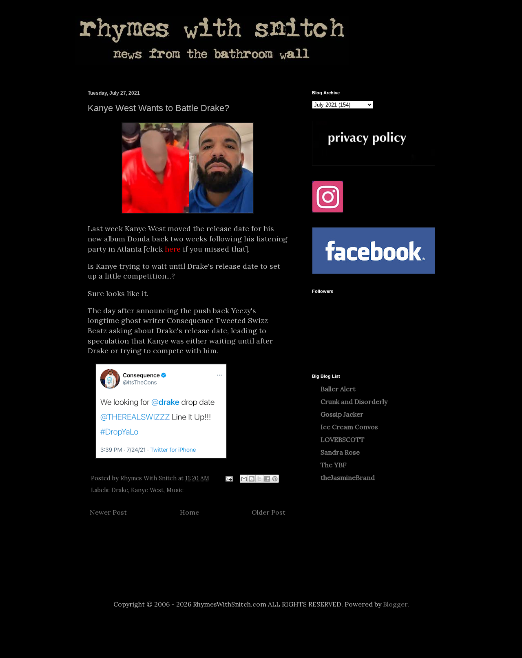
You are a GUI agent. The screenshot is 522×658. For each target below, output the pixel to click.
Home (189, 512)
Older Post (268, 512)
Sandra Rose (340, 452)
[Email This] (244, 479)
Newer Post (108, 512)
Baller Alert (338, 389)
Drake (119, 490)
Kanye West (147, 490)
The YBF (334, 465)
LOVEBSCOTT (343, 439)
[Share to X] (259, 479)
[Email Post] (228, 478)
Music (175, 490)
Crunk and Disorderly (354, 401)
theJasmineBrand (348, 477)
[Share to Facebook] (267, 479)
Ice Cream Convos (349, 427)
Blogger (395, 604)
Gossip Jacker (342, 414)
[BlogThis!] (252, 479)
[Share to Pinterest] (275, 479)
